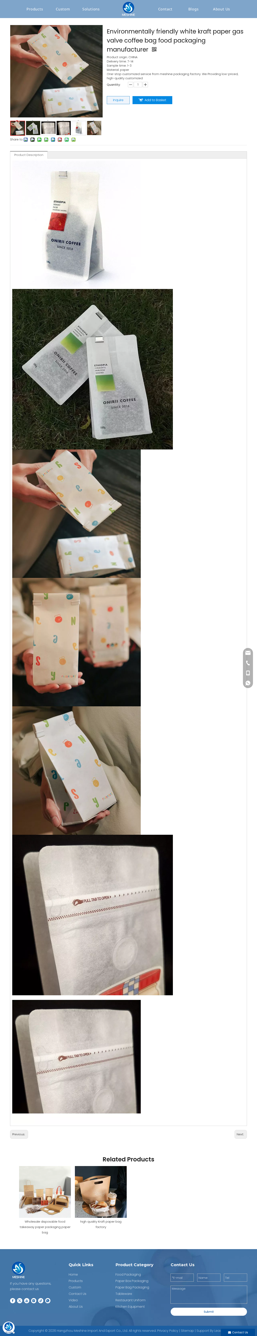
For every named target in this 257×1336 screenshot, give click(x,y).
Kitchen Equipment (130, 1306)
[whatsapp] (47, 1300)
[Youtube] (26, 1300)
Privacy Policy (167, 1330)
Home (73, 1274)
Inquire (118, 100)
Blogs (193, 9)
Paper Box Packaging (131, 1281)
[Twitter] (19, 1300)
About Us (76, 1306)
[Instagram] (33, 1300)
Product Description (28, 155)
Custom (63, 9)
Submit (209, 1312)
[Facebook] (12, 1300)
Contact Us (77, 1293)
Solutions (91, 9)
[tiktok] (40, 1300)
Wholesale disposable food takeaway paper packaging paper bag (45, 1226)
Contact (165, 9)
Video (73, 1300)
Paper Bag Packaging (132, 1287)
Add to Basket (155, 100)
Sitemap (187, 1330)
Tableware (123, 1293)
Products (35, 9)
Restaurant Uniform (130, 1300)
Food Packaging (128, 1274)
